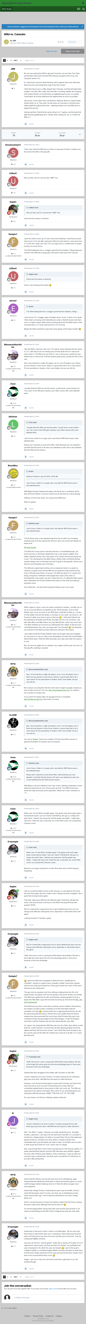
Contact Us (49, 1316)
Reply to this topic (73, 51)
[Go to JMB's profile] (6, 41)
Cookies (59, 1316)
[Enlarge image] (50, 285)
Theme (27, 1316)
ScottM (13, 715)
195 (14, 320)
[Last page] (20, 60)
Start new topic (51, 51)
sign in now (53, 1289)
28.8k (14, 403)
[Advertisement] (43, 18)
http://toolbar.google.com (33, 699)
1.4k (14, 193)
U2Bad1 (13, 173)
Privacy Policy (38, 1316)
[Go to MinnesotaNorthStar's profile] (13, 355)
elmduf (12, 300)
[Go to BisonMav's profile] (13, 473)
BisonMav (13, 465)
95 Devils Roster (30, 547)
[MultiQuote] (25, 124)
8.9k (14, 221)
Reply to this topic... (23, 1298)
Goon (13, 384)
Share (61, 42)
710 (14, 485)
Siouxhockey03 (13, 145)
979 (14, 861)
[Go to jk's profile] (13, 1121)
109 (14, 436)
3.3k (14, 1132)
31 (14, 88)
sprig (12, 663)
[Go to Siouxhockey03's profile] (13, 153)
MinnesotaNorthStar (13, 345)
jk (13, 1113)
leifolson (13, 416)
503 (14, 253)
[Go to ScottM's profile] (13, 723)
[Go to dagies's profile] (13, 210)
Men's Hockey (28, 43)
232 (14, 164)
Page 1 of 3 (29, 60)
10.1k (14, 683)
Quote (31, 124)
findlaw (35, 739)
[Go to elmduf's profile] (13, 309)
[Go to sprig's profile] (13, 671)
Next (16, 60)
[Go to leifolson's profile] (13, 425)
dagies (13, 202)
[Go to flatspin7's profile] (13, 242)
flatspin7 (13, 234)
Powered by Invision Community (43, 1321)
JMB (14, 41)
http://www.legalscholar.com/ (59, 690)
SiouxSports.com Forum (16, 3)
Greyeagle (13, 841)
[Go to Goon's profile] (13, 392)
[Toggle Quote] (27, 207)
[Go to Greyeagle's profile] (13, 849)
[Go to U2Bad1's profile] (13, 181)
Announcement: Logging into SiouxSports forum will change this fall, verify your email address (43, 26)
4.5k (14, 734)
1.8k (14, 366)
